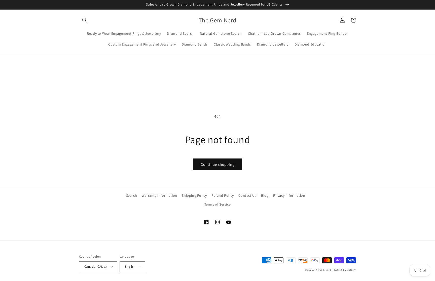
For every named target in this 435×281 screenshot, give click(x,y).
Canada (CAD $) (95, 266)
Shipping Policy (194, 195)
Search (131, 195)
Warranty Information (159, 195)
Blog (264, 195)
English (130, 266)
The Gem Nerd (322, 269)
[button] (84, 20)
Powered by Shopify (344, 269)
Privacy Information (289, 195)
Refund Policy (222, 195)
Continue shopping (218, 164)
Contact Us (247, 195)
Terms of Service (217, 204)
